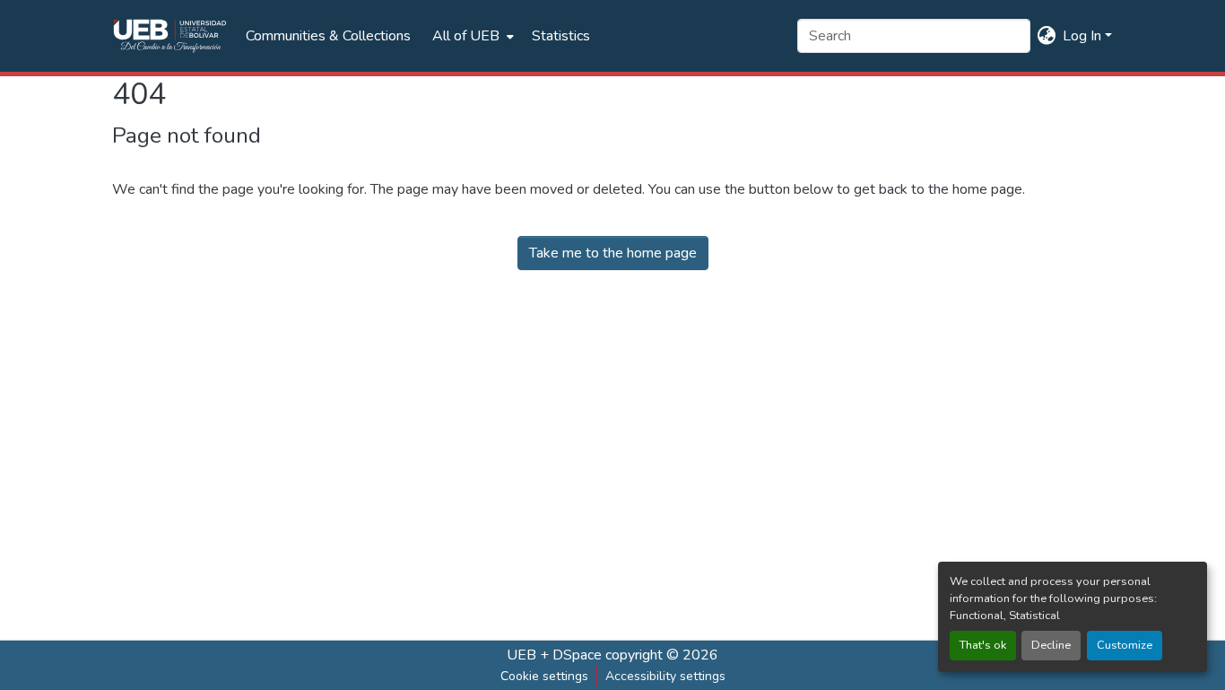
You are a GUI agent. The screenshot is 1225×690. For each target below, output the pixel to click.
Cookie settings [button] (544, 676)
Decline (1051, 645)
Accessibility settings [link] (665, 676)
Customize (1124, 645)
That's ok (983, 645)
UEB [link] (521, 655)
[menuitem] (471, 36)
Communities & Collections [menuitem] (328, 36)
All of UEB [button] (466, 36)
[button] (170, 36)
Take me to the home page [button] (613, 253)
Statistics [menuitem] (561, 36)
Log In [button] (1084, 36)
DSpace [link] (577, 655)
